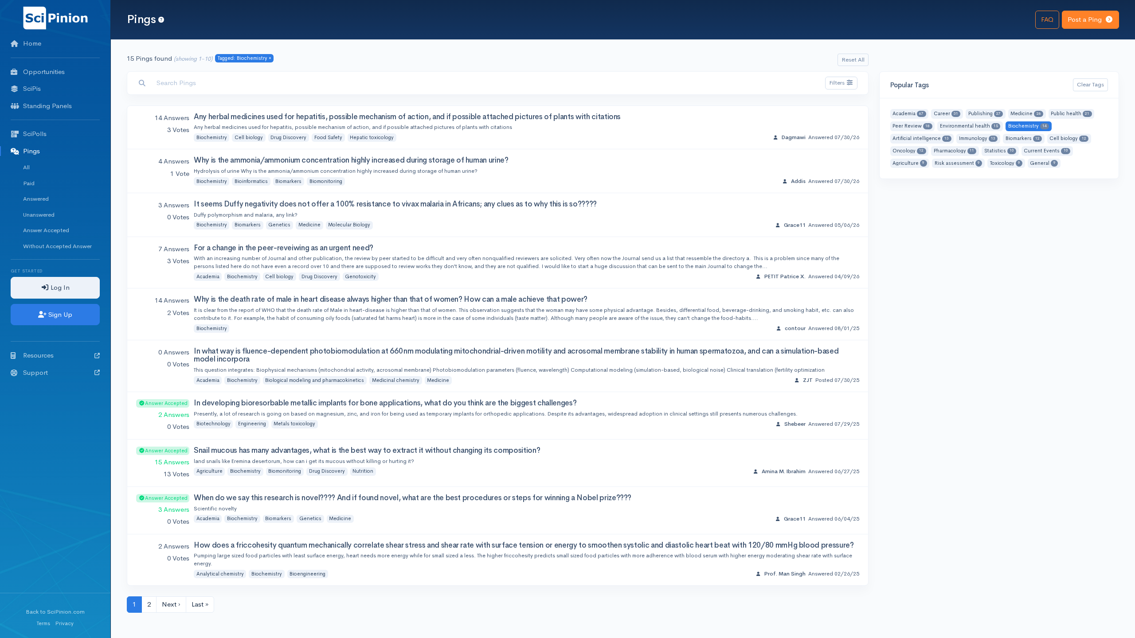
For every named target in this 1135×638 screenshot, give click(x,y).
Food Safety (328, 137)
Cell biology (249, 137)
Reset (853, 59)
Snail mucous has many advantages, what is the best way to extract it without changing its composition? (367, 450)
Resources (38, 355)
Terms (43, 623)
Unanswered (39, 214)
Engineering (252, 423)
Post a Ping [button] (1086, 19)
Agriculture (209, 471)
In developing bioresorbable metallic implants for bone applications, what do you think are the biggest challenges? (385, 403)
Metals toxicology (294, 423)
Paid (29, 183)
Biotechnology (213, 423)
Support (35, 372)
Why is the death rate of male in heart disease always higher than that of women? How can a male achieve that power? (390, 299)
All (26, 167)
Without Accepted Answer (57, 246)
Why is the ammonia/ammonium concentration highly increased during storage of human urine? (351, 160)
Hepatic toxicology (372, 137)
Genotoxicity (360, 276)
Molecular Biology (349, 225)
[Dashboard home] (55, 17)
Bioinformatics (251, 181)
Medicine (309, 225)
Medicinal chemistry (395, 380)
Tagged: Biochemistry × (244, 58)
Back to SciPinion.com (55, 611)
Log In (59, 287)
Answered (36, 198)
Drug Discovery (288, 137)
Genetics (279, 225)
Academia (207, 276)
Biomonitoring (325, 181)
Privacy (64, 623)
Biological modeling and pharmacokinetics (314, 380)
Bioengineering (307, 574)
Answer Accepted (46, 230)
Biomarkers (288, 181)
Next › (171, 604)
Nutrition (362, 471)
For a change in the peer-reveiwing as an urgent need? (283, 248)
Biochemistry (211, 137)
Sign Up (59, 314)
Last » (200, 604)
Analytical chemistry (220, 574)
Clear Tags (1090, 84)
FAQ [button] (1047, 19)
